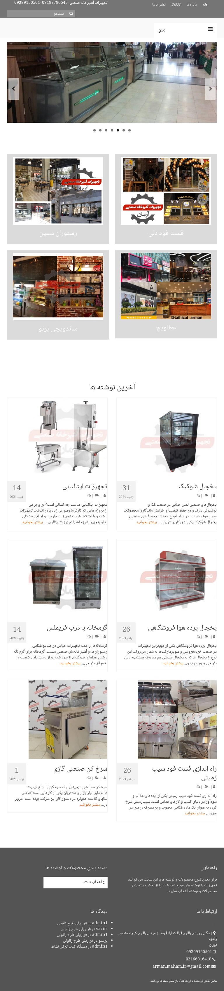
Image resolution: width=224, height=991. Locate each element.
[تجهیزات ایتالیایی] (57, 437)
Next (210, 89)
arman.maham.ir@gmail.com (182, 966)
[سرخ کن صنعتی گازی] (57, 719)
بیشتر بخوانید (32, 522)
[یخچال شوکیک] (167, 437)
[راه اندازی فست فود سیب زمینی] (167, 719)
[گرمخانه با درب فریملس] (57, 578)
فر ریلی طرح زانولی (72, 923)
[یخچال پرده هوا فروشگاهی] (167, 578)
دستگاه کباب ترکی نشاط (69, 946)
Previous (13, 89)
